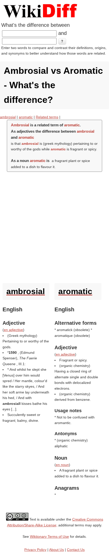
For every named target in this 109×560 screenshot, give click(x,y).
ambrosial (8, 117)
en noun (62, 465)
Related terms (47, 117)
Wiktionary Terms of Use (49, 536)
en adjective (13, 330)
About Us (56, 550)
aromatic (26, 117)
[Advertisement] (54, 226)
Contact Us (76, 550)
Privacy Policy (35, 550)
